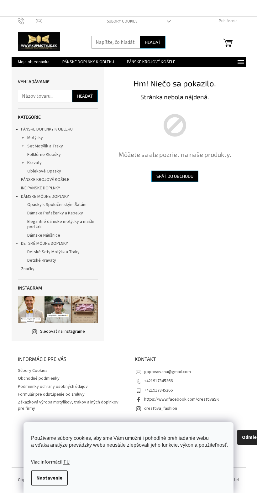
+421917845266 (158, 381)
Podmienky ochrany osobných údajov (53, 386)
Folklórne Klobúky (44, 154)
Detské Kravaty (41, 260)
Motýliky (35, 138)
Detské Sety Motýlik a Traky (53, 252)
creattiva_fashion (160, 408)
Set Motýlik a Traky (45, 146)
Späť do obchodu (174, 176)
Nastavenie (49, 478)
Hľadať (152, 42)
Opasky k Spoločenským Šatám (57, 205)
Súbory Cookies (122, 21)
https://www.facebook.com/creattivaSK (181, 399)
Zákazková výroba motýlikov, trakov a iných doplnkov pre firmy (68, 405)
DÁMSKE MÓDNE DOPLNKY (45, 196)
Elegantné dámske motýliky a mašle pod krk (60, 224)
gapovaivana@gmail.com (167, 372)
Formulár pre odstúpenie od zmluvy (51, 394)
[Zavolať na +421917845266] (27, 21)
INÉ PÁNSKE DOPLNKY (40, 188)
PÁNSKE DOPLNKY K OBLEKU (47, 129)
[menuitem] (34, 62)
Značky (27, 269)
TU (66, 462)
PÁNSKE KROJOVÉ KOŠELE (45, 180)
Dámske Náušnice (43, 235)
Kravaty (34, 163)
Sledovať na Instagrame (62, 331)
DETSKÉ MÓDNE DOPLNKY (44, 243)
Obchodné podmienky (39, 378)
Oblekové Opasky (44, 171)
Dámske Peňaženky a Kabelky (55, 213)
